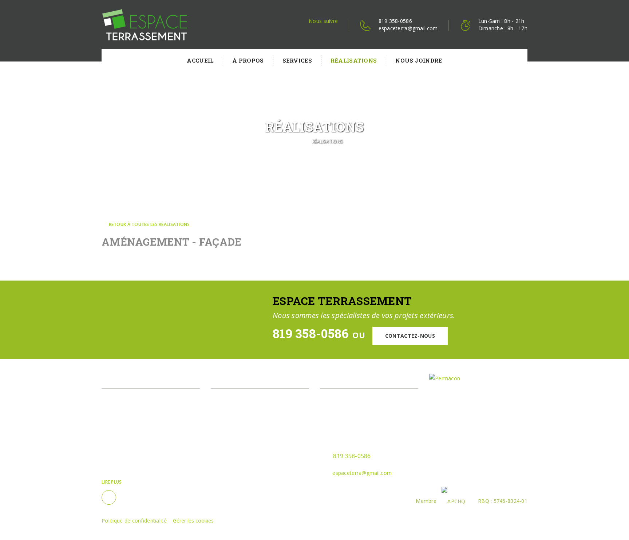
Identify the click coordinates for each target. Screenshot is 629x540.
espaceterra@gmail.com (408, 28)
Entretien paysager (242, 409)
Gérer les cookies (193, 520)
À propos (248, 60)
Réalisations (354, 60)
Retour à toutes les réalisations (148, 224)
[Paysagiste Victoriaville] (144, 24)
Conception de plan (242, 421)
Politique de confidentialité (134, 520)
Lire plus (112, 482)
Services (297, 60)
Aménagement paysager (249, 398)
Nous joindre (418, 60)
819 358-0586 (395, 20)
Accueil (200, 60)
